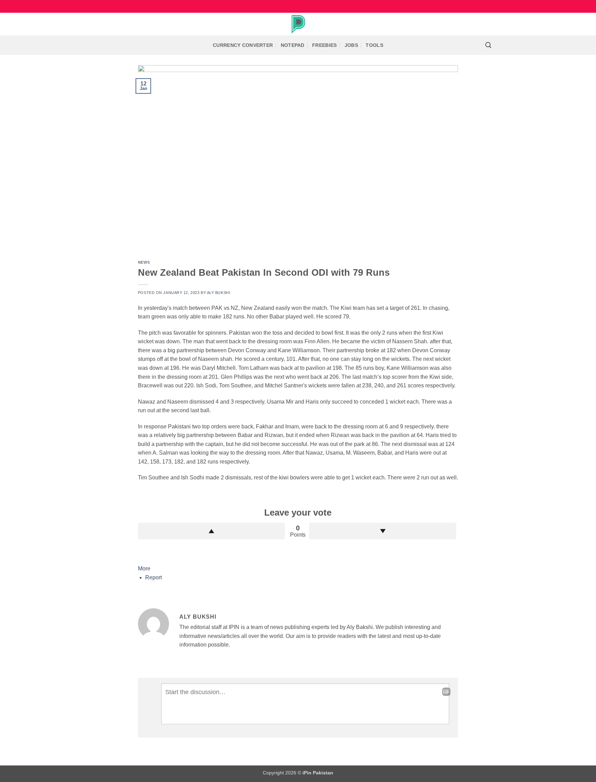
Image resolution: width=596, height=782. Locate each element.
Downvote (382, 531)
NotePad (293, 45)
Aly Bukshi (218, 293)
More (144, 568)
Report (153, 577)
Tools (374, 45)
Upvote (211, 531)
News (144, 262)
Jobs (351, 45)
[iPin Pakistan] (298, 24)
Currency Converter (243, 45)
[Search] (488, 45)
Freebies (324, 45)
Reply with (446, 692)
